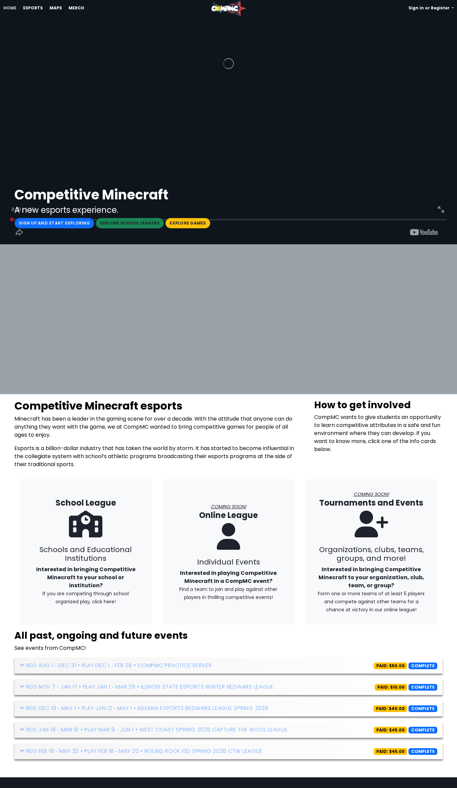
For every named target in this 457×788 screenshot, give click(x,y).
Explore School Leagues (130, 223)
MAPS (56, 8)
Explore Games (188, 223)
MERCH (76, 8)
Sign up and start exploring (54, 223)
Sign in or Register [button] (429, 8)
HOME (9, 8)
